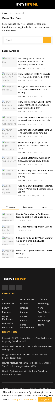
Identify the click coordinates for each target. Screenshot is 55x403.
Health (23, 320)
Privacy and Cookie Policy (23, 399)
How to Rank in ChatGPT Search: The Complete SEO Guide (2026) (34, 75)
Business (6, 312)
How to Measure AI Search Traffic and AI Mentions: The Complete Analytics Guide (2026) (34, 104)
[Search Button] (47, 40)
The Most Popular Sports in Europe (34, 226)
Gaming (24, 312)
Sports (41, 316)
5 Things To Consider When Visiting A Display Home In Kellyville (34, 239)
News (40, 307)
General (24, 316)
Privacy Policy (18, 388)
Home (4, 13)
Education (7, 327)
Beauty (6, 307)
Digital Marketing (7, 317)
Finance (24, 307)
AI (3, 299)
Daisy (22, 68)
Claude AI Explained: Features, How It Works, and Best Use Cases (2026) (35, 173)
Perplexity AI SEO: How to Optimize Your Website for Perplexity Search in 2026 (31, 61)
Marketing (43, 303)
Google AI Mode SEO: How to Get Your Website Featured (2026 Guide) (34, 89)
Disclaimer (31, 388)
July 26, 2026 (32, 96)
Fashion (24, 303)
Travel (41, 324)
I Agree (45, 399)
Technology (44, 320)
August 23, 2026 (33, 68)
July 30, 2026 (32, 112)
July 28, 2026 (32, 81)
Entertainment (27, 299)
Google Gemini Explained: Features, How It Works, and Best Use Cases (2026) (35, 188)
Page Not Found (17, 13)
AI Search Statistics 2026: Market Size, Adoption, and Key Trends (34, 159)
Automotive (8, 303)
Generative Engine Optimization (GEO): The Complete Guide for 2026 (33, 145)
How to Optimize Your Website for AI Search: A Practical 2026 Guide (35, 119)
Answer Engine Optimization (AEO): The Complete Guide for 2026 (35, 131)
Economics (7, 323)
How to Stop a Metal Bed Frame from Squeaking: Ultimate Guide (33, 215)
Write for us (44, 388)
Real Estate (44, 312)
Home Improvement (27, 326)
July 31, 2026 (32, 124)
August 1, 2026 (33, 196)
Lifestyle (42, 299)
